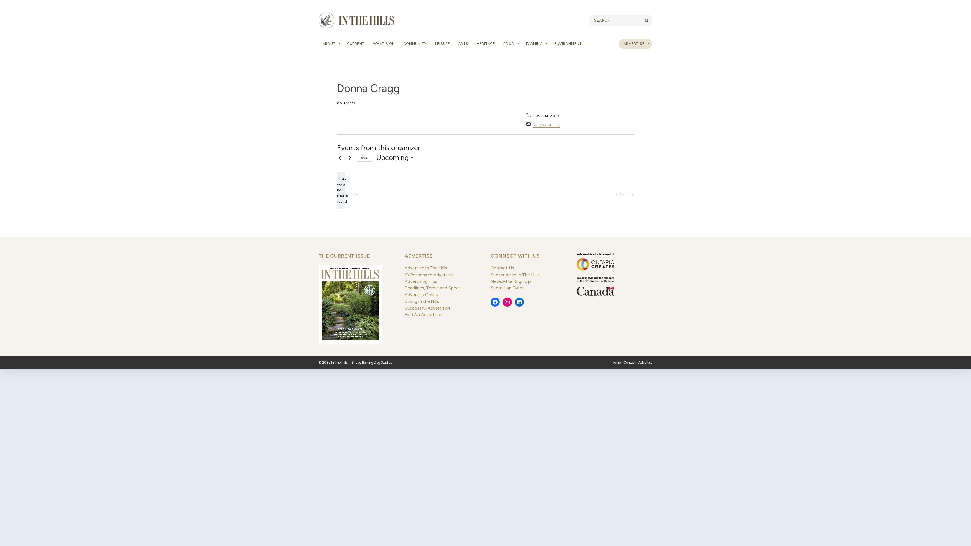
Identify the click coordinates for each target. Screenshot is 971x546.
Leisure (442, 44)
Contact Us (502, 267)
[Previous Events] (340, 158)
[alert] (341, 190)
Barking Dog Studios (377, 363)
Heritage (486, 44)
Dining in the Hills (422, 301)
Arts (463, 44)
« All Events (346, 103)
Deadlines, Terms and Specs (433, 287)
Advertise (634, 44)
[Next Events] (350, 158)
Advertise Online (421, 294)
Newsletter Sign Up (511, 281)
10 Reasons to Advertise (429, 274)
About (330, 44)
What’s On (384, 44)
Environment (568, 44)
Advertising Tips (421, 281)
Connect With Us (515, 256)
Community (415, 44)
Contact (629, 363)
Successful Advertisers (428, 308)
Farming (535, 44)
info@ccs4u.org (546, 125)
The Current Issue (344, 256)
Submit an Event (507, 287)
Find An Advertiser (423, 314)
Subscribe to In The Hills (515, 274)
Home (616, 363)
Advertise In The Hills (426, 267)
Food (509, 44)
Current (356, 44)
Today (364, 158)
